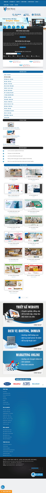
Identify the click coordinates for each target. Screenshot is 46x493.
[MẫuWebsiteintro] (6, 435)
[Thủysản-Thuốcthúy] (8, 101)
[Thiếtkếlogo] (5, 446)
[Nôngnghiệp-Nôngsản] (8, 115)
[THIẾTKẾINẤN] (31, 1)
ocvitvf (33, 196)
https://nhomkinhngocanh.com (14, 212)
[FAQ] (4, 400)
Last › (27, 297)
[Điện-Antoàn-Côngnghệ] (8, 85)
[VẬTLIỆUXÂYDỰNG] (23, 165)
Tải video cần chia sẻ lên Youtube (9, 144)
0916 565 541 (6, 491)
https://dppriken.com (33, 212)
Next (45, 24)
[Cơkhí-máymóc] (7, 74)
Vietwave (41, 471)
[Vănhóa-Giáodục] (7, 108)
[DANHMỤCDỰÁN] (23, 71)
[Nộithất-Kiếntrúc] (7, 81)
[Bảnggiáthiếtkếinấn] (7, 455)
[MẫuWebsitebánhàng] (7, 431)
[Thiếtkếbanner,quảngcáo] (8, 451)
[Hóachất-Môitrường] (7, 90)
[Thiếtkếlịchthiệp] (6, 453)
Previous (1, 24)
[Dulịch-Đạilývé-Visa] (8, 103)
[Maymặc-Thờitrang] (7, 83)
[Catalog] (5, 391)
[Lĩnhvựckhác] (6, 117)
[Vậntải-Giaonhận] (7, 112)
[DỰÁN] (37, 1)
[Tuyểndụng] (6, 402)
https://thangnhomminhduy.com (13, 196)
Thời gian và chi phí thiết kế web (14, 153)
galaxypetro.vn (13, 228)
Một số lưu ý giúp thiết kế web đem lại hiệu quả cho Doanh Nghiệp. (21, 161)
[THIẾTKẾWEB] (24, 1)
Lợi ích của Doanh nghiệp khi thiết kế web (16, 150)
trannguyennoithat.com (13, 244)
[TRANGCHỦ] (6, 1)
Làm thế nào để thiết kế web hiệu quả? (15, 156)
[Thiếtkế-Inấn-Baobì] (8, 88)
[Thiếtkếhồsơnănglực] (7, 444)
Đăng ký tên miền (23, 58)
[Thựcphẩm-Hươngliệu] (8, 99)
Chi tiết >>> (22, 37)
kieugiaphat (33, 244)
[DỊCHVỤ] (18, 1)
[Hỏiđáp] (5, 398)
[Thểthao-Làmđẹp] (7, 97)
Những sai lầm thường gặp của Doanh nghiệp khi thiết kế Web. (20, 158)
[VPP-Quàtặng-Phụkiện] (8, 92)
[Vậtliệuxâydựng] (7, 76)
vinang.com (13, 180)
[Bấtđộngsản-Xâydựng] (8, 79)
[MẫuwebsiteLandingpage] (8, 433)
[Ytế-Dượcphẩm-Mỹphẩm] (8, 94)
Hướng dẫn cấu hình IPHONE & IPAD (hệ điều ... (11, 136)
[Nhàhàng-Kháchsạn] (8, 106)
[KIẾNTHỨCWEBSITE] (23, 148)
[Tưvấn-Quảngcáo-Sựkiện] (8, 110)
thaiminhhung (33, 228)
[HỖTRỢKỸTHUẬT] (23, 120)
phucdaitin (33, 180)
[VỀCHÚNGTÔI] (12, 1)
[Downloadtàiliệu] (7, 393)
